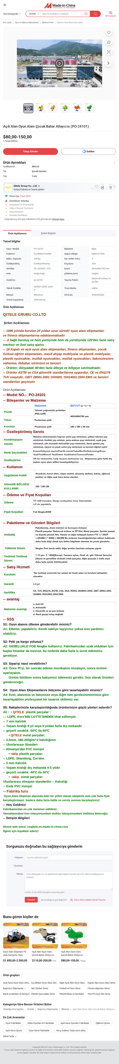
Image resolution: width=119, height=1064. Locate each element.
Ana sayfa (7, 22)
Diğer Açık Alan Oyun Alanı (72, 982)
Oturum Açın (58, 219)
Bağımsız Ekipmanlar (13, 988)
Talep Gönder (30, 151)
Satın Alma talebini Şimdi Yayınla (88, 899)
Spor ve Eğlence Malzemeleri (27, 22)
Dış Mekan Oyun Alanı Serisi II (45, 982)
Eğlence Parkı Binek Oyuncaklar (70, 22)
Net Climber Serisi (39, 988)
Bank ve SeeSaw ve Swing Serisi (17, 993)
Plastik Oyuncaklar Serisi (43, 993)
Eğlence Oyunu (103, 1023)
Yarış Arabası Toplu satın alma (71, 1030)
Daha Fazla (8, 1036)
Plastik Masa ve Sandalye (72, 993)
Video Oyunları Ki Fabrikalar (40, 1023)
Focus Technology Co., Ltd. (58, 1047)
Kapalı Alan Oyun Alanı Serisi (101, 982)
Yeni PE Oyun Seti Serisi (99, 993)
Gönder (31, 899)
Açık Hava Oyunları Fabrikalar (75, 1023)
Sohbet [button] (90, 151)
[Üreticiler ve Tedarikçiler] (59, 5)
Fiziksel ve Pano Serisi (70, 988)
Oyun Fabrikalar (13, 1023)
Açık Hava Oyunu (14, 1030)
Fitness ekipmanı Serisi (99, 988)
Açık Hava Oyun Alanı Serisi (16, 982)
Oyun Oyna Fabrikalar (39, 1030)
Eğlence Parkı (47, 22)
